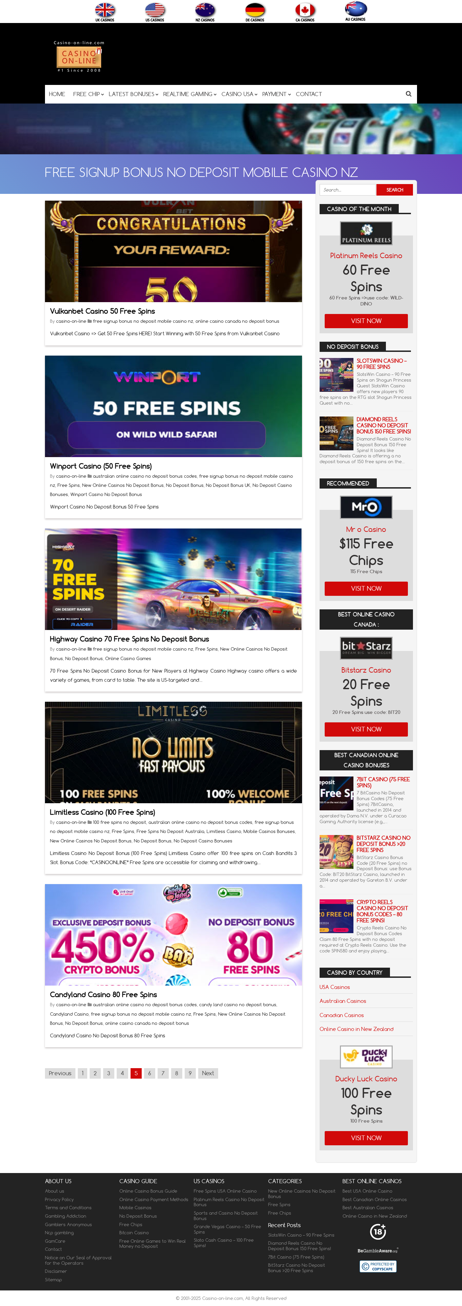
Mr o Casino (366, 529)
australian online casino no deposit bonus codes (145, 476)
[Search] (409, 93)
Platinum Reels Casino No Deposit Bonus (229, 1202)
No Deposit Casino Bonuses (203, 840)
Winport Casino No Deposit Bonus (106, 494)
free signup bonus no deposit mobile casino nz (143, 321)
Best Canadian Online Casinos (375, 1199)
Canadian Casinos (342, 1015)
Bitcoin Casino (134, 1232)
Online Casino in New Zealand (356, 1029)
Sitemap (53, 1279)
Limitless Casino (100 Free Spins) (102, 812)
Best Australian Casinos (368, 1207)
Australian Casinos (343, 1000)
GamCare (55, 1241)
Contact (53, 1249)
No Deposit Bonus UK (228, 485)
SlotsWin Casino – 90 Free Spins (382, 364)
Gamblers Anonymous (68, 1224)
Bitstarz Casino (366, 670)
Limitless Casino (224, 831)
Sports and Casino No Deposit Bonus (226, 1215)
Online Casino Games (128, 658)
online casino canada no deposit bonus (237, 321)
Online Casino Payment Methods (153, 1199)
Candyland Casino (69, 1014)
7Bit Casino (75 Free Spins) (383, 782)
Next (208, 1073)
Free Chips (130, 1224)
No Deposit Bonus (185, 485)
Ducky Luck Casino (366, 1079)
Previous (60, 1073)
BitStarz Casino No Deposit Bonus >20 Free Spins (384, 844)
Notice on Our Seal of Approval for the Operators (78, 1260)
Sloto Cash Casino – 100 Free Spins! (224, 1242)
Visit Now (366, 321)
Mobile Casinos (135, 1207)
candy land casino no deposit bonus (237, 1004)
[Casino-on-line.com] (79, 71)
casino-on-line (71, 321)
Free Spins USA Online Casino (225, 1191)
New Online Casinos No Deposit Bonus (123, 485)
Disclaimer (56, 1271)
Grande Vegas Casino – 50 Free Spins (227, 1229)
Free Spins (68, 485)
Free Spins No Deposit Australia (170, 831)
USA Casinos (335, 987)
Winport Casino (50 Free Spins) (101, 466)
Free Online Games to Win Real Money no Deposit (152, 1243)
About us (54, 1191)
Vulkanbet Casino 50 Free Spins (102, 311)
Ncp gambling (59, 1232)
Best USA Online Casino (367, 1191)
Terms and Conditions (68, 1207)
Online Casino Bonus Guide (148, 1191)
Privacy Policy (59, 1199)
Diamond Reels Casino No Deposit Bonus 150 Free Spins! (384, 425)
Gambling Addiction (65, 1216)
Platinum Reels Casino (366, 255)
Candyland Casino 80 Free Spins (103, 994)
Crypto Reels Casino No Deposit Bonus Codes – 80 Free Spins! (382, 911)
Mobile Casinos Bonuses (269, 831)
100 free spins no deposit (119, 822)
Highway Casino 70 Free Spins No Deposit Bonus (129, 639)
